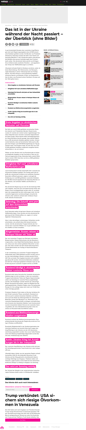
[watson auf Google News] (32, 44)
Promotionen (60, 4)
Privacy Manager (56, 427)
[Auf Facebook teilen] (6, 44)
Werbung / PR (20, 427)
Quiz (50, 4)
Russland (15, 25)
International (10, 4)
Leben (27, 4)
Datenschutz (46, 427)
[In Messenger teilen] (9, 44)
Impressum (33, 427)
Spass (32, 4)
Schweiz (4, 4)
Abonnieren (35, 389)
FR (64, 1)
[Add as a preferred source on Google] (24, 44)
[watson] (4, 2)
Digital (36, 4)
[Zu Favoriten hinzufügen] (16, 44)
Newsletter (12, 427)
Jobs (27, 427)
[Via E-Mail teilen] (13, 44)
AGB (39, 427)
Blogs (46, 4)
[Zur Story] (34, 407)
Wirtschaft (18, 4)
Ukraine (26, 379)
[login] (2, 428)
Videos (54, 4)
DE (61, 1)
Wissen (42, 4)
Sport (23, 4)
